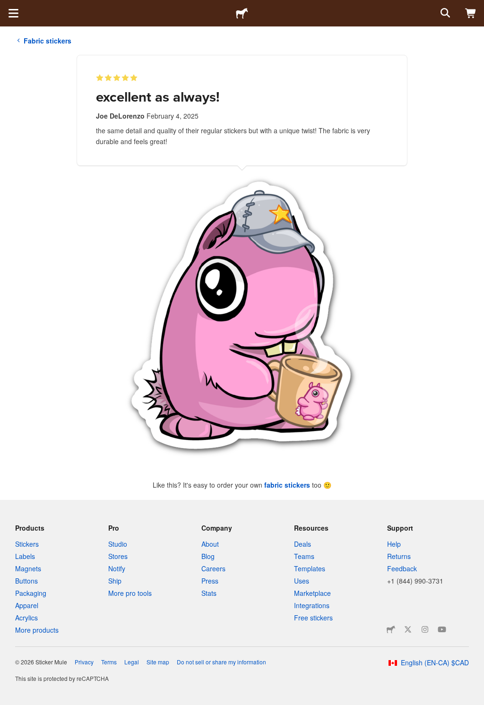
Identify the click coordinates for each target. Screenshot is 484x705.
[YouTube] (442, 629)
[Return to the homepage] (242, 13)
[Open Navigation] (13, 13)
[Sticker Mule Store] (391, 629)
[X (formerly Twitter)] (408, 629)
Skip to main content (7, 7)
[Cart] (471, 13)
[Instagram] (425, 629)
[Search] (444, 13)
